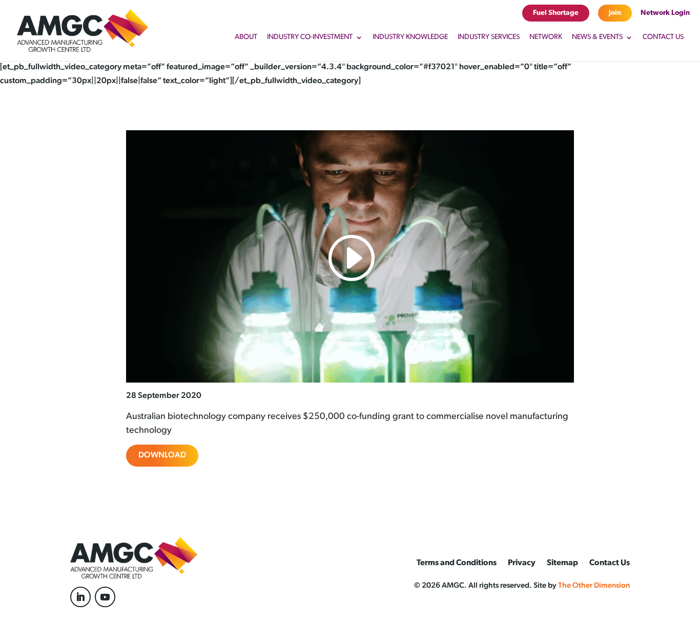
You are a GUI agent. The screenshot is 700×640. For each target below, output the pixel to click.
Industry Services (489, 37)
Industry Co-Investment (310, 37)
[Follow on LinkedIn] (80, 597)
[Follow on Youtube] (105, 597)
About (246, 37)
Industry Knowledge (410, 37)
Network (545, 37)
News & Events (597, 37)
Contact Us (663, 37)
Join (615, 13)
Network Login (665, 13)
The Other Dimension (594, 586)
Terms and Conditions (457, 563)
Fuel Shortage (556, 13)
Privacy (522, 563)
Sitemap (562, 563)
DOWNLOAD (162, 455)
